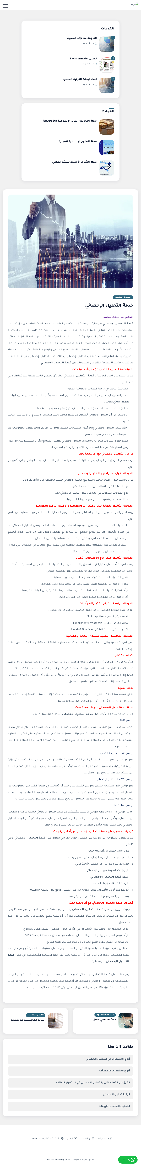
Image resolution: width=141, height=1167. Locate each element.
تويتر (70, 1139)
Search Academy (55, 1160)
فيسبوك (103, 1139)
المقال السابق (103, 1015)
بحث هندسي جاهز (105, 1020)
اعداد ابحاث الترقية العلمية (80, 79)
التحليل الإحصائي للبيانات (114, 1106)
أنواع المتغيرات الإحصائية (114, 1071)
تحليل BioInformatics (83, 59)
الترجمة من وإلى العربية (82, 38)
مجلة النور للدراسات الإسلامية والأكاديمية (70, 121)
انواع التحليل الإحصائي (116, 1094)
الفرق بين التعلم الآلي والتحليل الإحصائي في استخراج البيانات (93, 1083)
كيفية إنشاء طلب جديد (45, 1139)
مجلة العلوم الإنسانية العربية (78, 141)
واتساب (86, 1139)
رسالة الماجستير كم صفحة (28, 1020)
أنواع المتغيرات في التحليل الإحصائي (108, 1059)
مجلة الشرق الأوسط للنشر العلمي (74, 162)
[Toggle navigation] (5, 6)
